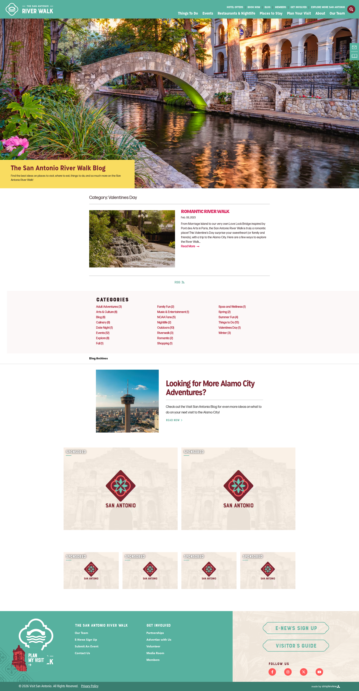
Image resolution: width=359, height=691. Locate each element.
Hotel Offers (235, 7)
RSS (177, 282)
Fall (99, 343)
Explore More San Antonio (328, 7)
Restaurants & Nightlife (236, 13)
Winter (225, 333)
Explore (102, 338)
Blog (268, 7)
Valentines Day (230, 328)
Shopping (164, 343)
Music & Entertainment (173, 312)
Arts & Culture (106, 312)
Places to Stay (271, 13)
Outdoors (165, 328)
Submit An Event (86, 646)
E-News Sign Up (86, 639)
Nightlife (164, 322)
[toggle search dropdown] (351, 9)
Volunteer (153, 646)
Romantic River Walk (205, 212)
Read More (188, 246)
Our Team (337, 13)
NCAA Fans (166, 317)
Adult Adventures (109, 307)
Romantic (165, 338)
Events (207, 13)
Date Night (104, 328)
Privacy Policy (89, 686)
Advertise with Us (158, 639)
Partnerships (155, 633)
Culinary (103, 322)
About (320, 13)
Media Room (155, 653)
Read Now (173, 420)
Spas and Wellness (232, 307)
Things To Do (188, 13)
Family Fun (165, 307)
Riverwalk (165, 333)
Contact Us (82, 653)
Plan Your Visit (299, 13)
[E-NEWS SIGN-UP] (354, 47)
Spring (225, 312)
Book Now (254, 7)
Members (280, 7)
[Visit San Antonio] (29, 9)
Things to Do (229, 322)
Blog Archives (98, 358)
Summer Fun (228, 317)
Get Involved (299, 7)
